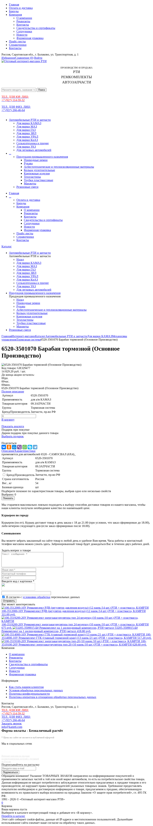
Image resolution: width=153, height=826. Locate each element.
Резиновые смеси (27, 186)
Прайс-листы (17, 41)
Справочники (17, 44)
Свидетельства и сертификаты (35, 28)
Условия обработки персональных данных (36, 690)
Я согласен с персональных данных (43, 597)
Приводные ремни (36, 160)
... (10, 153)
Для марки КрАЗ (27, 140)
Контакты (22, 24)
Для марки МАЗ (26, 126)
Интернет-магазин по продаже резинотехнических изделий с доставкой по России (20, 759)
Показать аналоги (12, 426)
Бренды (14, 11)
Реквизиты (23, 21)
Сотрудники (24, 31)
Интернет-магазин (23, 336)
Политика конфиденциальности (29, 693)
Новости (21, 34)
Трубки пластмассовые (38, 180)
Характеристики (24, 450)
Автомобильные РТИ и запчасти (30, 119)
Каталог (6, 246)
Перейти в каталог (13, 816)
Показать (8, 498)
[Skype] (30, 447)
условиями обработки (36, 597)
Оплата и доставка (21, 7)
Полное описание (12, 391)
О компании (24, 18)
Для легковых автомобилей (33, 150)
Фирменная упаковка (29, 38)
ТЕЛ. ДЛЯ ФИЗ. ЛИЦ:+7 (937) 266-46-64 (16, 108)
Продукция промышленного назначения (42, 156)
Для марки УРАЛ (27, 136)
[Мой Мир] (14, 447)
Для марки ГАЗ (26, 129)
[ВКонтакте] (3, 447)
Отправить (9, 600)
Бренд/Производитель (21, 474)
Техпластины (32, 176)
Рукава (28, 163)
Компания (15, 14)
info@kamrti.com (11, 726)
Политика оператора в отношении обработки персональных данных (52, 697)
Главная (14, 4)
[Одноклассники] (9, 447)
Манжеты (30, 183)
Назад (20, 259)
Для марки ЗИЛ (26, 133)
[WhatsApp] (24, 447)
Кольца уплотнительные (39, 170)
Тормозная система (28, 339)
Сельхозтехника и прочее (32, 143)
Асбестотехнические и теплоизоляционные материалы (59, 166)
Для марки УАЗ (26, 146)
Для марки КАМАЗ (28, 123)
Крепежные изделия (37, 173)
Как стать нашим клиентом (26, 687)
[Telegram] (35, 447)
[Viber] (19, 447)
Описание (7, 450)
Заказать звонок (11, 723)
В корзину (8, 419)
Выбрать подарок (12, 436)
